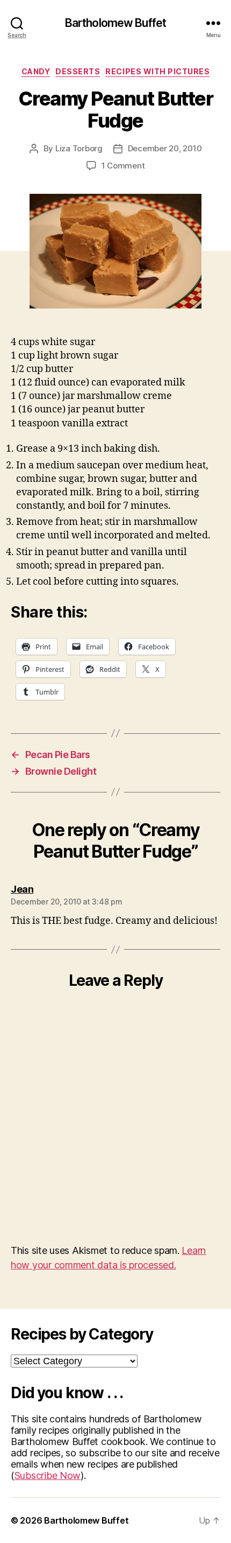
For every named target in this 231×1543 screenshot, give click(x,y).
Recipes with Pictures (157, 71)
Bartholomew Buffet (115, 23)
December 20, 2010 (165, 148)
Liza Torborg (79, 148)
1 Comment (123, 165)
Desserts (77, 71)
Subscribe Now (48, 1475)
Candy (35, 71)
